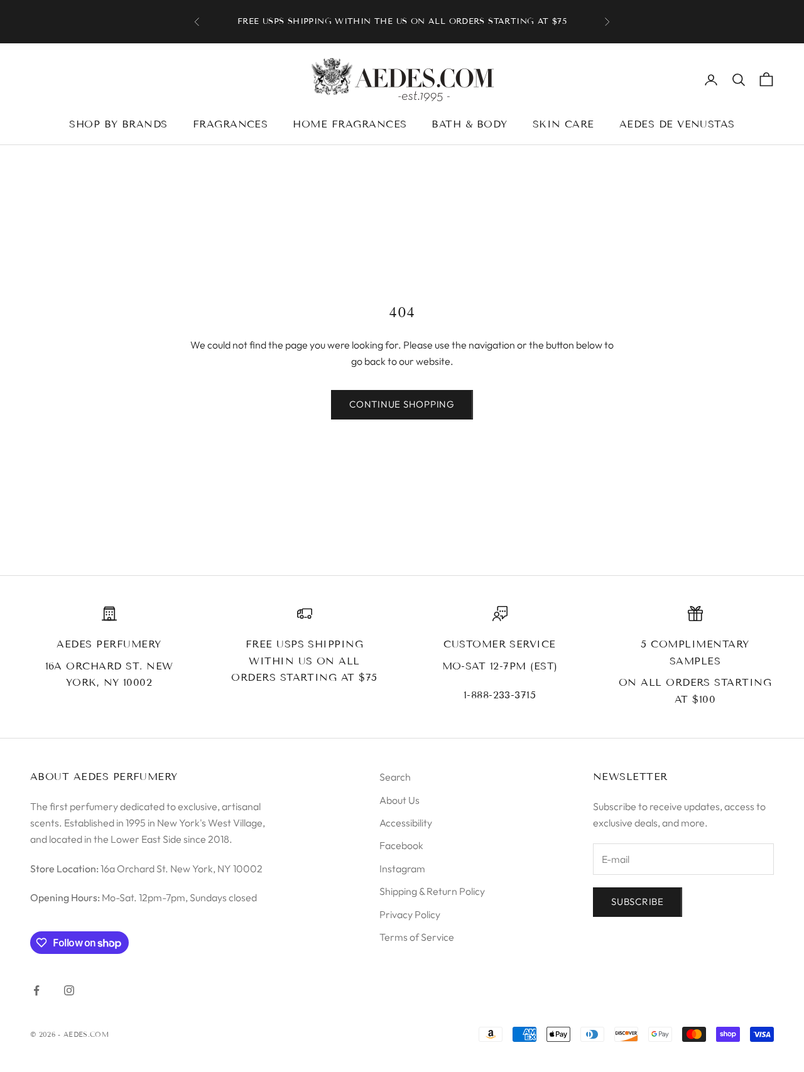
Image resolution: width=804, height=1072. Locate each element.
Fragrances (230, 124)
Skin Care (563, 124)
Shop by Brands (118, 124)
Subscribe (637, 901)
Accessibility (405, 822)
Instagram (402, 868)
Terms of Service (416, 937)
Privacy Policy (409, 914)
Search (395, 777)
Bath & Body (469, 124)
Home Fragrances (349, 124)
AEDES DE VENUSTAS (677, 124)
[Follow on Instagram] (69, 990)
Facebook (401, 845)
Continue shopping (402, 404)
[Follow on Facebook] (36, 990)
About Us (399, 800)
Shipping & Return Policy (432, 891)
